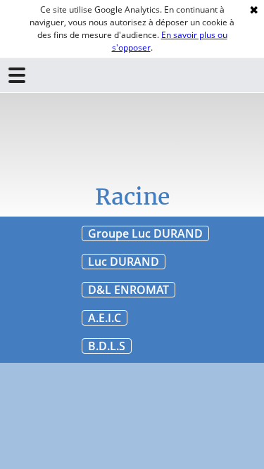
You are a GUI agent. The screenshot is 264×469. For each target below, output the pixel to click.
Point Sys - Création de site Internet (133, 382)
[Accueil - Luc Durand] (132, 128)
